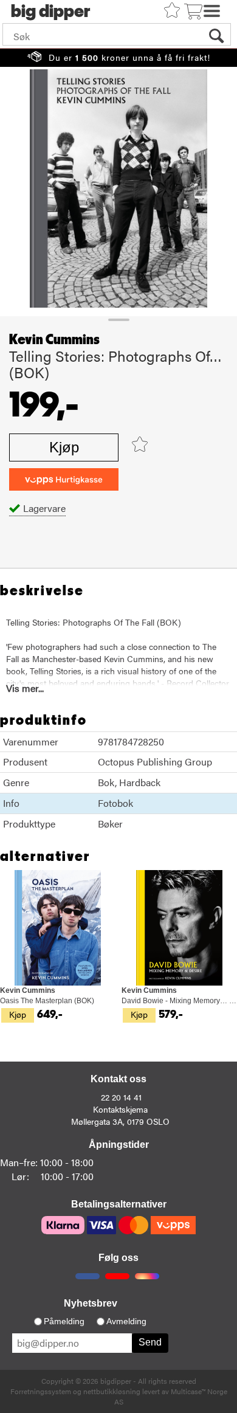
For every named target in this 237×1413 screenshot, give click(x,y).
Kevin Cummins (54, 340)
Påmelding (64, 1321)
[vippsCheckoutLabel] (63, 479)
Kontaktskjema (120, 1109)
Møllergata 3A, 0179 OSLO (120, 1121)
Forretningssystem (40, 1391)
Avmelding (126, 1321)
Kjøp (64, 447)
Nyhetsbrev (90, 1303)
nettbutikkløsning (111, 1391)
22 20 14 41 (121, 1097)
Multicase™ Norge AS (170, 1396)
